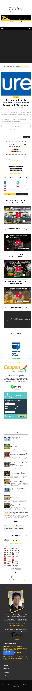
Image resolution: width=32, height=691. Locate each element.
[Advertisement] (16, 47)
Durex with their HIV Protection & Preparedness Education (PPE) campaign (16, 102)
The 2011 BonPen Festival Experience (18, 488)
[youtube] (17, 639)
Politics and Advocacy (8, 531)
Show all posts (24, 66)
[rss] (15, 639)
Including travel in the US (12, 406)
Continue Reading (15, 126)
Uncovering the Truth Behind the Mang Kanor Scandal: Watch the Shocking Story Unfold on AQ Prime (19, 454)
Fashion (15, 528)
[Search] (21, 22)
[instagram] (16, 639)
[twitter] (13, 639)
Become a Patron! (16, 160)
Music (13, 525)
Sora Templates (12, 685)
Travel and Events (20, 525)
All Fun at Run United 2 (15, 437)
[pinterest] (18, 639)
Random (22, 194)
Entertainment (7, 525)
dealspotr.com (16, 389)
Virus (16, 97)
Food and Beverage (8, 528)
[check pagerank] (16, 543)
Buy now (22, 416)
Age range (7, 402)
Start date (6, 410)
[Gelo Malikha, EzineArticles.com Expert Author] (15, 656)
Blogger (24, 579)
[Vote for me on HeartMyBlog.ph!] (16, 362)
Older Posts (26, 137)
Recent (10, 194)
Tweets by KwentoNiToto (16, 173)
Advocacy (21, 528)
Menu (2, 28)
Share (16, 129)
